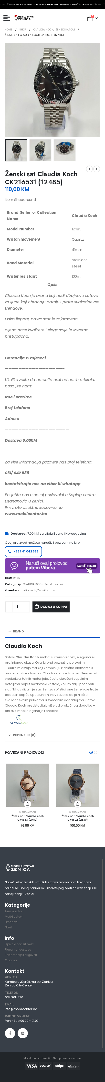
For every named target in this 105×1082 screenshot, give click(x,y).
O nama (11, 960)
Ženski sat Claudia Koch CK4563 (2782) (27, 818)
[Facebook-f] (10, 1033)
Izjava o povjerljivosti (19, 944)
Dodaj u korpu (53, 606)
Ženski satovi (54, 584)
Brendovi (11, 922)
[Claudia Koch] (19, 719)
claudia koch (27, 590)
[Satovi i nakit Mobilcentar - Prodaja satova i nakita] (23, 18)
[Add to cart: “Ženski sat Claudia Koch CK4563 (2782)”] (27, 804)
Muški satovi (13, 917)
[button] (91, 752)
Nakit (8, 927)
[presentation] (11, 90)
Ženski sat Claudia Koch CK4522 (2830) (78, 818)
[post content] (27, 785)
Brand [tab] (18, 631)
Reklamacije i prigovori (21, 955)
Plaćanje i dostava (18, 950)
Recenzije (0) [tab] (24, 735)
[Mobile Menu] (6, 18)
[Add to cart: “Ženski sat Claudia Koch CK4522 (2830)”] (77, 804)
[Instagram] (23, 1033)
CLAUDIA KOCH (33, 584)
